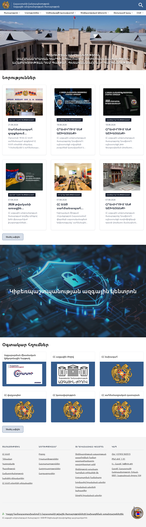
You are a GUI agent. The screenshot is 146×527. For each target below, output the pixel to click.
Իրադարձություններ (48, 459)
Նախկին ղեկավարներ (13, 478)
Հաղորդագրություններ (49, 468)
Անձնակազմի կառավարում (60, 12)
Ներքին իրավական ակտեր (88, 495)
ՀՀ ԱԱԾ (6, 454)
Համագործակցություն (12, 473)
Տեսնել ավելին (13, 237)
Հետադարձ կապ (122, 12)
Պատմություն (8, 468)
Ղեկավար (7, 459)
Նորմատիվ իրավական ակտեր (90, 482)
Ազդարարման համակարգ (88, 477)
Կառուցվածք (8, 463)
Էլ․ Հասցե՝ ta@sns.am (122, 463)
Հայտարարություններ (49, 463)
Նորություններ (32, 12)
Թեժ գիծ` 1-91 (118, 459)
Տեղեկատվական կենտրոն (94, 12)
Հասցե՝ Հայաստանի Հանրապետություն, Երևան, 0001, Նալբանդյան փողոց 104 (126, 472)
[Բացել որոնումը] (141, 5)
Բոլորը (42, 454)
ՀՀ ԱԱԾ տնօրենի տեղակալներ (17, 483)
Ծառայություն (11, 12)
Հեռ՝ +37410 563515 (121, 454)
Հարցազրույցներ (47, 473)
